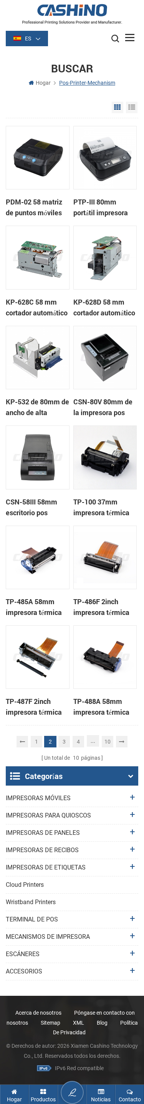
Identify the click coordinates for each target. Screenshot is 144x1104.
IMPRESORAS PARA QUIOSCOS (48, 815)
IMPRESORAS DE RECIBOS (42, 850)
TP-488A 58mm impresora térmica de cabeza (101, 707)
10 (107, 742)
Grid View (117, 107)
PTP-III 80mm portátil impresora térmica (100, 207)
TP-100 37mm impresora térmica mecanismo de (101, 507)
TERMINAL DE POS (32, 919)
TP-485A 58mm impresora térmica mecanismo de (34, 607)
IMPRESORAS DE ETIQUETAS (46, 867)
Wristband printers (31, 902)
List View (131, 107)
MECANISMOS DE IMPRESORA (48, 936)
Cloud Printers (25, 884)
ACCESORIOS (24, 971)
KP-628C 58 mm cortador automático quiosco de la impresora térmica (37, 307)
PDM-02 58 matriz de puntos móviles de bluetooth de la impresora (34, 207)
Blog (102, 1023)
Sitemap (50, 1023)
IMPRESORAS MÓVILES (38, 798)
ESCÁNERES (23, 954)
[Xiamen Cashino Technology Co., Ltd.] (72, 14)
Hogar (43, 83)
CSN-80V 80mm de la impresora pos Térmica (102, 407)
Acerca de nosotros (38, 1013)
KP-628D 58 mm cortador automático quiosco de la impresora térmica (104, 307)
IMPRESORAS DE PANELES (43, 832)
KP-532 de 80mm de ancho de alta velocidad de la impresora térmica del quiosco (37, 407)
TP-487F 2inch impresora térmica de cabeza (34, 707)
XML (78, 1023)
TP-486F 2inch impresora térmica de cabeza (101, 607)
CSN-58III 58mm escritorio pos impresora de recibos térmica (31, 507)
